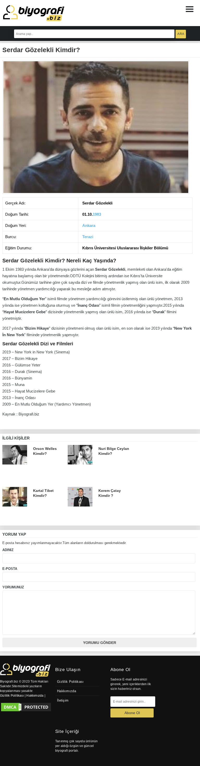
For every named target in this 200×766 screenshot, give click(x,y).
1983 (97, 214)
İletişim (62, 700)
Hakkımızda (66, 691)
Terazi (87, 236)
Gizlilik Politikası (70, 682)
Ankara (88, 225)
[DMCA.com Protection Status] (26, 707)
